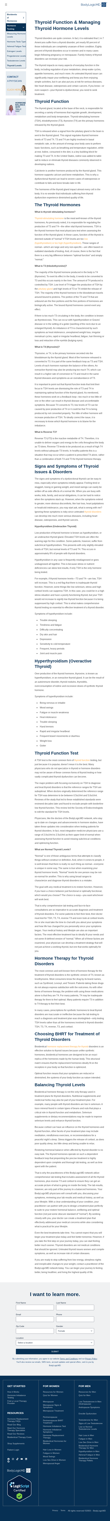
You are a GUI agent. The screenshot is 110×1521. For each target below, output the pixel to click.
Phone (59, 1314)
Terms (63, 1511)
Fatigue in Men (85, 1439)
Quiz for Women (50, 1395)
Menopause (48, 1401)
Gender (59, 1326)
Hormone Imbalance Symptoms (52, 1430)
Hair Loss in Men (86, 1435)
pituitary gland (45, 289)
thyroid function (82, 760)
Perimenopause (50, 1417)
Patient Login (13, 1450)
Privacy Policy (91, 1359)
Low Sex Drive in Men (88, 1442)
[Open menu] (6, 4)
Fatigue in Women (51, 1453)
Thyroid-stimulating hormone (49, 218)
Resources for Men (87, 1392)
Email (18, 1314)
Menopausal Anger (51, 1463)
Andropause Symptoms (89, 1407)
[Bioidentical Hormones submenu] (23, 18)
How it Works (13, 1392)
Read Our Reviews (15, 1434)
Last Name (61, 1303)
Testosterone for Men (88, 1420)
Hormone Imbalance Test (54, 1426)
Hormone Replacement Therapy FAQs (17, 1420)
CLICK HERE (14, 90)
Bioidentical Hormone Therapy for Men (88, 1446)
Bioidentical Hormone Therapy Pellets (88, 1459)
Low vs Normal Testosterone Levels (88, 1428)
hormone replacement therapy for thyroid (67, 1046)
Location (20, 1338)
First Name (21, 1303)
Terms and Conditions (69, 1359)
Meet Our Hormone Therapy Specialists (16, 1429)
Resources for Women (53, 1392)
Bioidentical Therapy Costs (19, 1437)
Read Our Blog (14, 1424)
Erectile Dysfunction (88, 1413)
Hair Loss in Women (52, 1449)
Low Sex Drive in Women (54, 1460)
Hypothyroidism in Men (89, 1451)
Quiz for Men (84, 1395)
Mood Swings (49, 1456)
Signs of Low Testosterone (91, 1423)
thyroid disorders (92, 512)
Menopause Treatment (53, 1411)
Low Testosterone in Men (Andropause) (90, 1402)
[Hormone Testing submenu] (23, 27)
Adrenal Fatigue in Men (89, 1455)
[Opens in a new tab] (19, 1489)
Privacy (55, 1511)
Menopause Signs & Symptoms (52, 1406)
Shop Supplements (15, 1443)
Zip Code (20, 1326)
